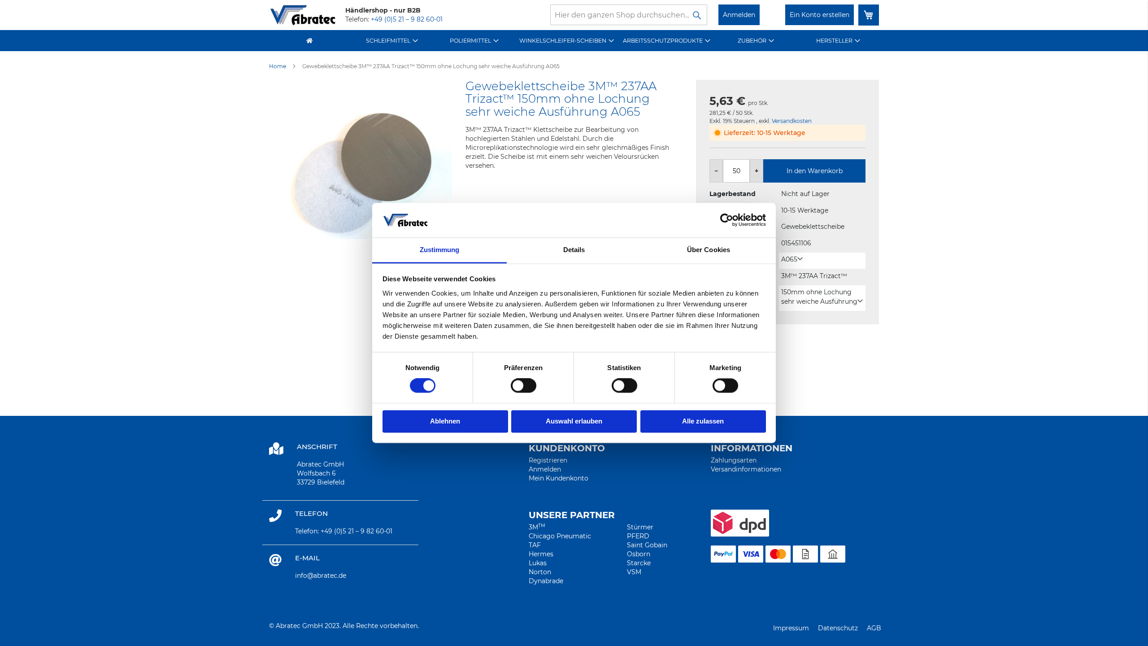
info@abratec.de (320, 576)
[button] (792, 259)
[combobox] (628, 14)
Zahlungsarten (734, 460)
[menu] (574, 40)
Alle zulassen (703, 421)
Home (277, 66)
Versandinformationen (746, 469)
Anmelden (739, 15)
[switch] (523, 387)
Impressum (791, 628)
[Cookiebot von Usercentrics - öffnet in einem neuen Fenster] (726, 220)
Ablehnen (445, 421)
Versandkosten (792, 121)
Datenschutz (838, 628)
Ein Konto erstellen (819, 15)
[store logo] (302, 15)
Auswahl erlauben (574, 421)
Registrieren (548, 460)
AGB (874, 628)
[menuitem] (392, 40)
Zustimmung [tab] (440, 249)
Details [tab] (574, 249)
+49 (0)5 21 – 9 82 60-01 (407, 19)
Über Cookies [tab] (708, 249)
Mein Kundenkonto (558, 478)
